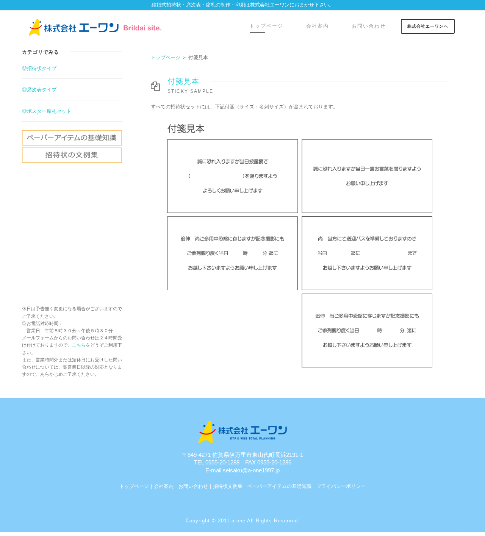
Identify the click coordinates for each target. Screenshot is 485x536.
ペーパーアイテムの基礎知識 (279, 486)
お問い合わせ (369, 26)
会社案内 (317, 26)
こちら (79, 345)
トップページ (266, 26)
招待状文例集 (227, 486)
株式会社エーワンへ (427, 26)
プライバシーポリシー (341, 486)
